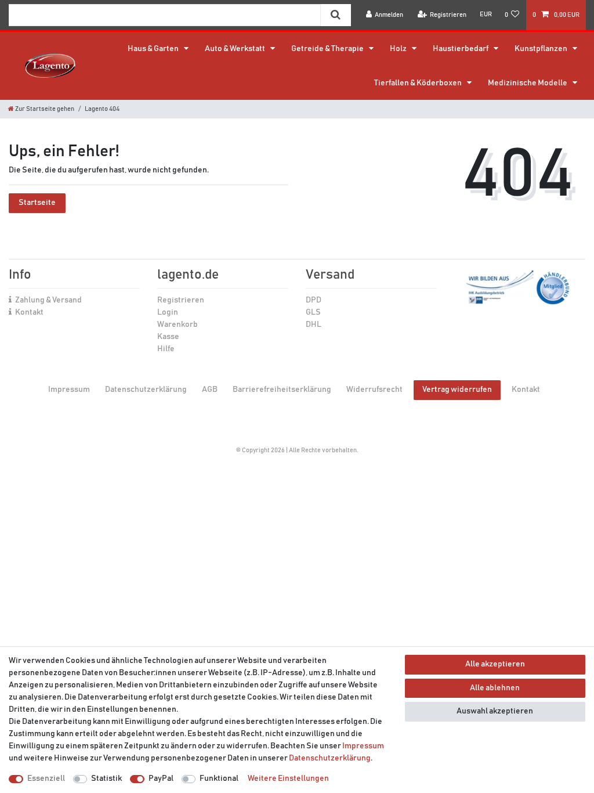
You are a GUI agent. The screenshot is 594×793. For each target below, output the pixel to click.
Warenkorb (177, 324)
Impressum (69, 389)
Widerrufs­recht (374, 389)
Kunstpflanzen (541, 49)
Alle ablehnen (495, 688)
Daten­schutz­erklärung (146, 389)
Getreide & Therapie (328, 49)
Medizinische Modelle (528, 83)
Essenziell (46, 778)
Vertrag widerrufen (457, 389)
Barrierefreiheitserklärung (282, 389)
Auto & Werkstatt (235, 49)
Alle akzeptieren (495, 664)
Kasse (168, 337)
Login (167, 312)
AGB (210, 389)
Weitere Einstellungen (288, 778)
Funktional (219, 778)
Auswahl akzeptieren (495, 711)
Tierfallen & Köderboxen (418, 83)
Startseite (37, 203)
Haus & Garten (154, 49)
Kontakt (29, 312)
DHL (313, 324)
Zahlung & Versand (48, 300)
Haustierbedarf (461, 49)
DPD (313, 300)
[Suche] (335, 15)
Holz (399, 49)
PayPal (160, 778)
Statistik (106, 778)
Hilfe (166, 349)
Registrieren (180, 300)
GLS (313, 312)
